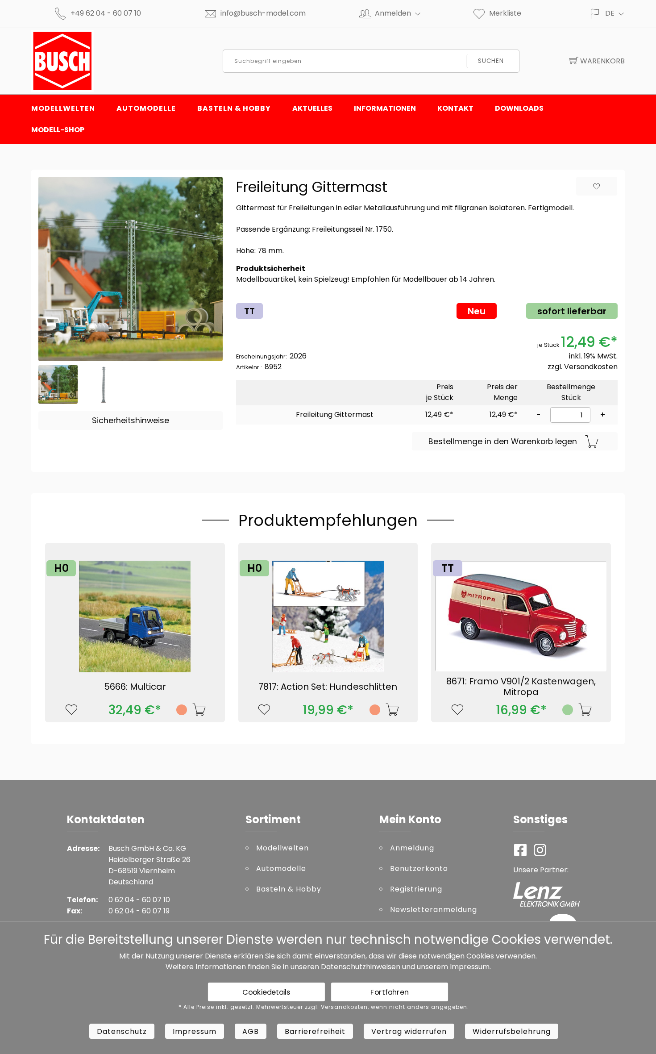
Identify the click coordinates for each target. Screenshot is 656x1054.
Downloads (519, 108)
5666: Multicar (135, 686)
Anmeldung (412, 848)
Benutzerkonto (419, 868)
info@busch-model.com (263, 13)
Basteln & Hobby (234, 108)
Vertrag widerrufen (409, 1031)
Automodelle (146, 108)
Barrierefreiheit (315, 1031)
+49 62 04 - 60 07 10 (106, 13)
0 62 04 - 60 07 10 (139, 900)
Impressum (470, 967)
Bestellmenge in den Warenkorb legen (502, 441)
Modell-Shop (57, 130)
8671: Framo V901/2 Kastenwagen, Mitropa (521, 686)
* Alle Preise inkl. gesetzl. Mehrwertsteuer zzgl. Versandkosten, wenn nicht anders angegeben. (324, 1007)
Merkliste (505, 13)
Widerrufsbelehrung (512, 1031)
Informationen (385, 108)
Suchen (490, 61)
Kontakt (455, 108)
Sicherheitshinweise (130, 420)
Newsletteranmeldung (433, 909)
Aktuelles (312, 108)
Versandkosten (591, 367)
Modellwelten (63, 108)
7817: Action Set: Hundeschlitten (327, 686)
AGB (250, 1031)
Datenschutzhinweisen (360, 967)
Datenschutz (122, 1031)
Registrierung (416, 889)
